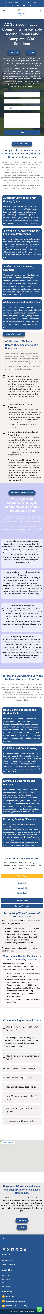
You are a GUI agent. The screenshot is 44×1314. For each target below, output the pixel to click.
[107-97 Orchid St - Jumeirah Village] (3, 1306)
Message (7, 111)
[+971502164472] (3, 1296)
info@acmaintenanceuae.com (15, 1301)
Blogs (4, 1283)
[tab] (22, 876)
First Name (8, 91)
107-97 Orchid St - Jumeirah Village (17, 1306)
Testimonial (6, 1286)
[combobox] (8, 108)
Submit (22, 132)
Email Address (9, 98)
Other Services (7, 1264)
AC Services (6, 1260)
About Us (5, 1275)
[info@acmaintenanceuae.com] (3, 1301)
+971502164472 (11, 1296)
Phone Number (9, 105)
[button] (4, 11)
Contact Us (6, 1279)
